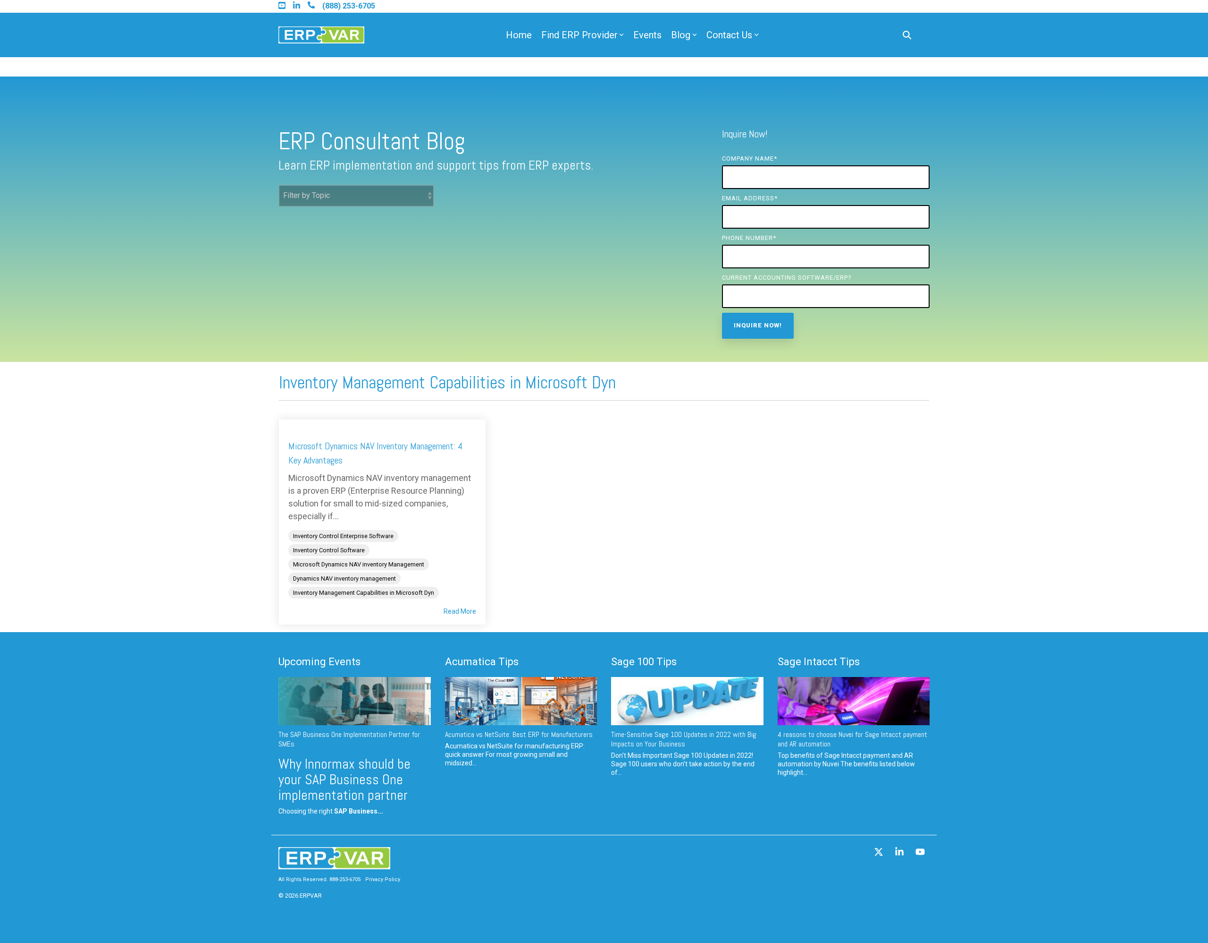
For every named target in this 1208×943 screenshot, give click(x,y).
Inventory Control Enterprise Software (343, 536)
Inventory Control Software (329, 550)
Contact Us (729, 35)
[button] (880, 852)
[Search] (907, 35)
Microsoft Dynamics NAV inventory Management (358, 564)
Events (647, 35)
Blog (680, 35)
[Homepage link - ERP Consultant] (334, 864)
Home (519, 35)
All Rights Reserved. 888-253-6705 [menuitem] (319, 879)
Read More (460, 611)
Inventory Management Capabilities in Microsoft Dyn (363, 592)
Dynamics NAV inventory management (344, 578)
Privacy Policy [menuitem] (382, 879)
